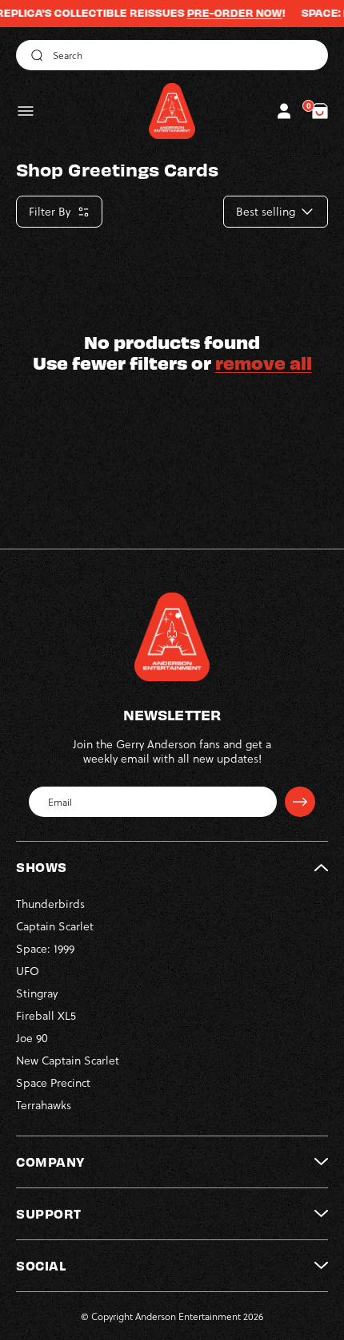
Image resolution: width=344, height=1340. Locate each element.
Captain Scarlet (55, 926)
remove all (263, 362)
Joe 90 (32, 1037)
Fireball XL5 (46, 1015)
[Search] (34, 55)
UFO (27, 970)
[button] (25, 111)
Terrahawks (43, 1104)
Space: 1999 (45, 948)
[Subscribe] (300, 802)
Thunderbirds (50, 903)
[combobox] (172, 55)
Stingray (37, 993)
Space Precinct (53, 1082)
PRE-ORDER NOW (219, 13)
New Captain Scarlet (67, 1060)
